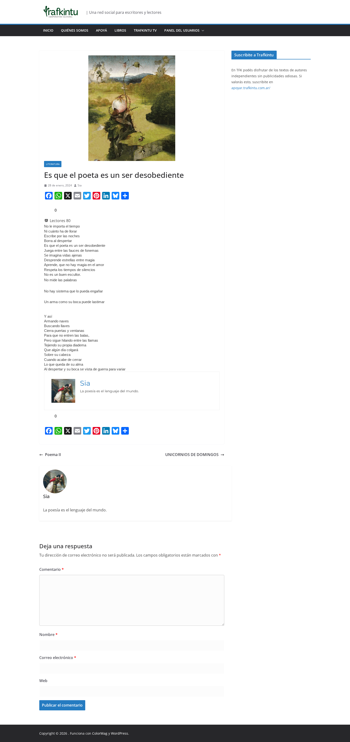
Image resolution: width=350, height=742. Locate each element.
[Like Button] (47, 210)
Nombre (48, 634)
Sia (80, 185)
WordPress (119, 733)
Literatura (53, 164)
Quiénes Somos (74, 30)
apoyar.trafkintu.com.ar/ (250, 88)
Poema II (53, 454)
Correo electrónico (57, 657)
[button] (202, 30)
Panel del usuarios (182, 30)
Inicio (48, 30)
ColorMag (99, 733)
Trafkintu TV (145, 30)
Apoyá (101, 30)
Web (43, 680)
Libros (120, 30)
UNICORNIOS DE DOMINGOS (192, 454)
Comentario (51, 569)
